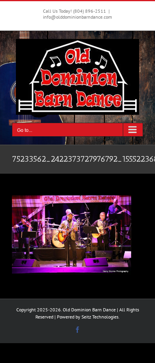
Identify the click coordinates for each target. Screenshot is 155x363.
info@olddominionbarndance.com (77, 17)
